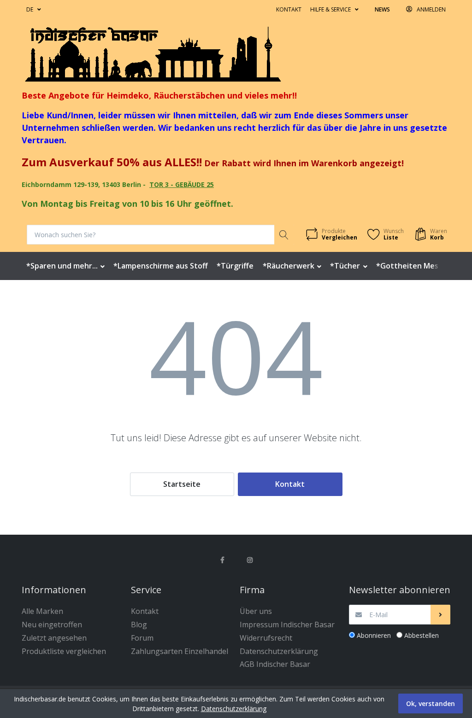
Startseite (182, 484)
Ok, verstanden (430, 703)
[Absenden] (440, 615)
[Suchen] (284, 235)
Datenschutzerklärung (233, 708)
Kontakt (288, 9)
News (382, 9)
